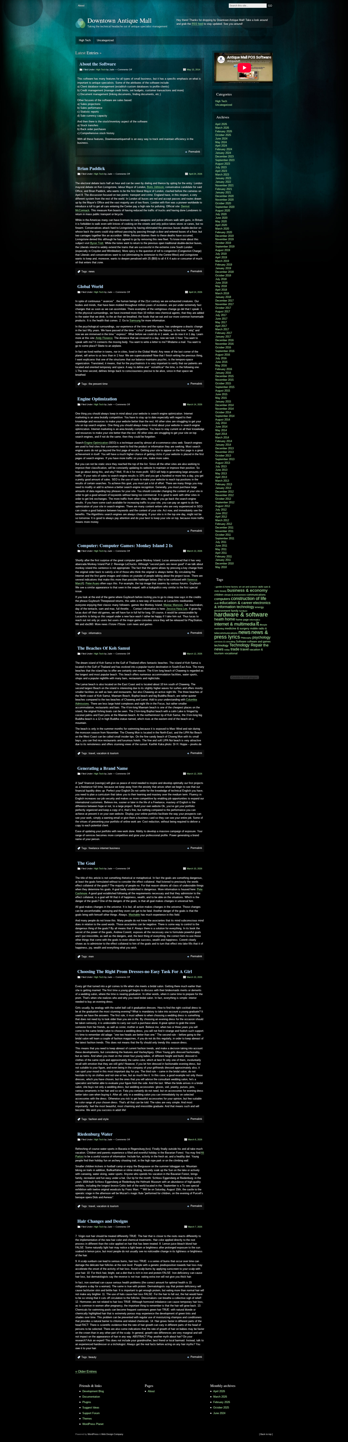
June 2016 (221, 361)
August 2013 (222, 462)
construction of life (248, 598)
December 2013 (224, 448)
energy (259, 607)
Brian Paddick (91, 168)
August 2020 (222, 210)
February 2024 (223, 149)
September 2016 (224, 351)
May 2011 (221, 549)
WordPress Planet (93, 1424)
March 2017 (222, 329)
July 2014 (221, 423)
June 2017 (221, 318)
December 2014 (224, 405)
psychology (261, 637)
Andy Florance (104, 337)
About (81, 5)
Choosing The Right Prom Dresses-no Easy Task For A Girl (134, 971)
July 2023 (221, 167)
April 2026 (221, 124)
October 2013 (223, 455)
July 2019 (221, 253)
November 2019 (224, 239)
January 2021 (223, 192)
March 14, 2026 (194, 404)
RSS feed (197, 23)
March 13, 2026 (194, 551)
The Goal (86, 863)
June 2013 (221, 469)
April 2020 (221, 225)
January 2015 (223, 401)
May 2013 (221, 473)
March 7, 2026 (195, 1227)
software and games (259, 641)
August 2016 (222, 354)
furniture (243, 611)
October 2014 (223, 412)
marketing (219, 628)
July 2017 (221, 315)
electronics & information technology (242, 605)
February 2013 (223, 484)
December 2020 (224, 196)
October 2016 (223, 347)
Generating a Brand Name (102, 768)
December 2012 (224, 491)
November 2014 (224, 408)
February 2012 (223, 523)
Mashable (134, 914)
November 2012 (224, 495)
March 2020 (222, 228)
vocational (231, 653)
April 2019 (221, 257)
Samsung (135, 320)
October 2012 (223, 498)
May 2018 (221, 286)
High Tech (85, 40)
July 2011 (220, 542)
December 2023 (224, 156)
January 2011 (223, 559)
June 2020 (221, 217)
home (230, 619)
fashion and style (99, 1119)
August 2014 (222, 419)
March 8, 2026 (195, 1139)
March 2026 (222, 127)
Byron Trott (96, 243)
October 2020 (223, 203)
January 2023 (223, 178)
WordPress (93, 1434)
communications (256, 594)
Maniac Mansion (173, 604)
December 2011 (224, 527)
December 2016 (224, 340)
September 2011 (224, 538)
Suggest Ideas (90, 1407)
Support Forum (91, 1413)
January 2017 (223, 336)
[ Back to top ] (266, 1434)
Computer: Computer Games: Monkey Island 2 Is (125, 545)
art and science (249, 587)
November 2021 (224, 185)
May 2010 (221, 567)
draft (216, 603)
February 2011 (223, 556)
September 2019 (224, 246)
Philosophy (246, 638)
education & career (236, 603)
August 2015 (222, 390)
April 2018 (221, 289)
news (92, 271)
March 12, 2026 (194, 653)
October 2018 (223, 275)
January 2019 (223, 268)
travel (92, 753)
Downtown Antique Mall (119, 20)
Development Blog (93, 1391)
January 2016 (223, 372)
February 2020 (223, 232)
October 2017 (223, 307)
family (234, 610)
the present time (98, 383)
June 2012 (221, 513)
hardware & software (241, 614)
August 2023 (222, 163)
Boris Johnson (155, 187)
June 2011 (221, 545)
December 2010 (224, 563)
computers (222, 599)
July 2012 (221, 509)
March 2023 (222, 174)
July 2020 (221, 214)
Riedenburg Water (95, 1134)
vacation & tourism (108, 753)
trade (235, 649)
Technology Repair (245, 645)
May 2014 (221, 430)
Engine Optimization (97, 398)
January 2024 (223, 152)
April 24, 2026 (195, 174)
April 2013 (221, 477)
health (219, 619)
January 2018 (223, 296)
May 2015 (221, 397)
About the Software (97, 64)
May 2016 (221, 365)
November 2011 (224, 531)
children (218, 594)
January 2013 (223, 487)
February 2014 (223, 441)
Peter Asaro (92, 583)
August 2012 (222, 506)
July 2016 (221, 358)
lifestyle (263, 625)
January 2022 (223, 181)
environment (222, 610)
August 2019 (222, 250)
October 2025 (223, 134)
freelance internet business (104, 848)
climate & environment (235, 595)
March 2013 (222, 480)
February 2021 (223, 189)
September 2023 (224, 160)
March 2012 (222, 520)
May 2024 (221, 142)
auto (260, 586)
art (240, 587)
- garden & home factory (226, 587)
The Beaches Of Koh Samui (103, 648)
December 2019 (224, 235)
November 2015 (224, 379)
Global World (90, 286)
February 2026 (223, 131)
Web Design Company (112, 1434)
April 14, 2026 (195, 292)
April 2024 (221, 145)
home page (242, 619)
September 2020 (224, 206)
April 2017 (221, 325)
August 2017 (222, 311)
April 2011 (221, 552)
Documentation (91, 1396)
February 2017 (223, 332)
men (91, 956)
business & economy (247, 590)
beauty (92, 1357)
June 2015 (221, 394)
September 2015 (224, 387)
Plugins (86, 1402)
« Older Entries (86, 1371)
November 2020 (224, 199)
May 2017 (221, 322)
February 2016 (223, 369)
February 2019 (223, 264)
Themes (87, 1418)
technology (221, 645)
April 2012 (221, 516)
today (227, 649)
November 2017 (224, 304)
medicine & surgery (237, 628)
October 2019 (223, 242)
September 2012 (224, 502)
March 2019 (222, 261)
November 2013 (224, 451)
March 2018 (222, 293)
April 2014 (221, 433)
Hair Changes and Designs (102, 1221)
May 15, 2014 (193, 69)
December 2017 (224, 300)
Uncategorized (105, 40)
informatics (95, 633)
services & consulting (224, 641)
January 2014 (223, 444)
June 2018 (221, 282)
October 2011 (223, 534)
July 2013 (221, 466)
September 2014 (224, 415)
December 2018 (224, 271)
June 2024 (221, 138)
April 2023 (221, 170)
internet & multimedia (234, 624)
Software (241, 641)
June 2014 (221, 426)
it (257, 623)
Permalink (194, 151)
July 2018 (221, 279)
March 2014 (222, 437)
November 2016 (224, 343)
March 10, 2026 (194, 868)
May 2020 (221, 221)
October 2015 (223, 383)
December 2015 (224, 376)
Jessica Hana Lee (176, 608)
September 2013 (224, 459)
